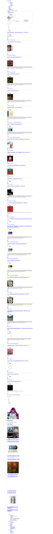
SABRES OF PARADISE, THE (12, 152)
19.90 (8, 220)
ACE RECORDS (12, 224)
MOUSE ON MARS (10, 381)
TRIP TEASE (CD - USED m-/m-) (15, 41)
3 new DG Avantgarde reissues (13, 455)
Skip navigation (9, 0)
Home (9, 514)
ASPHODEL (14, 55)
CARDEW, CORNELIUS (11, 243)
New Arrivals (12, 522)
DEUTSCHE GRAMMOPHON (14, 258)
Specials (11, 4)
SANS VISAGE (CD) (18, 107)
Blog (9, 7)
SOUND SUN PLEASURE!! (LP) (16, 57)
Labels (11, 3)
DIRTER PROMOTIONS (15, 343)
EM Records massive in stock (13, 439)
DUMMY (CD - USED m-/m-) (17, 178)
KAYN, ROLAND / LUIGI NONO (12, 226)
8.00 (8, 140)
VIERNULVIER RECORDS (17, 122)
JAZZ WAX (12, 105)
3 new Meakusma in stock (12, 474)
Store (9, 6)
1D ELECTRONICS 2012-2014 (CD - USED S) (20, 360)
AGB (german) (12, 526)
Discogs (10, 8)
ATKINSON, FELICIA (11, 107)
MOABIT (12, 150)
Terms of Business (12, 527)
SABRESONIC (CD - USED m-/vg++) (24, 152)
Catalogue (11, 2)
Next (9, 30)
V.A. (8, 202)
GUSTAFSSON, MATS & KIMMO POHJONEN (15, 310)
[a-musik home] (18, 15)
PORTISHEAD (9, 178)
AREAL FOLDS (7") (17, 381)
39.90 (8, 228)
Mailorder (13, 10)
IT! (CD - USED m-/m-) (22, 165)
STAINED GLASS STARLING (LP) (16, 124)
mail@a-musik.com (14, 520)
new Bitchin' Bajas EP (11, 490)
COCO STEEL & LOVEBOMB (12, 165)
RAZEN (8, 124)
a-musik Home (9, 10)
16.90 (8, 330)
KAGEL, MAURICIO (10, 260)
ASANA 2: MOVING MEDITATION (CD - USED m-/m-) (18, 202)
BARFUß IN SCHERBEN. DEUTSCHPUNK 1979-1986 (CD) (19, 277)
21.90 (8, 58)
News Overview (11, 9)
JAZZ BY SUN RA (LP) (14, 90)
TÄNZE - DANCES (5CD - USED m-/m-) (21, 345)
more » (8, 36)
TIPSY (8, 41)
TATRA (11, 379)
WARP (12, 163)
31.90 (8, 125)
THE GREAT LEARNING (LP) (21, 243)
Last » (9, 403)
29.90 (8, 295)
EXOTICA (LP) (17, 260)
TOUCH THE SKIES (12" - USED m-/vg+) (22, 32)
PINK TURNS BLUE (10, 32)
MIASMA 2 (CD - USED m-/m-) (24, 139)
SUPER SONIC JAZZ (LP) (15, 73)
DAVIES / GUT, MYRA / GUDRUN (13, 139)
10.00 (8, 43)
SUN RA (8, 57)
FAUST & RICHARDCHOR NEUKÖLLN (14, 328)
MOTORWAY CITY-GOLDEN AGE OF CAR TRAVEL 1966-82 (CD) (20, 218)
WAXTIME (11, 88)
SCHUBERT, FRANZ (10, 345)
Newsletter (11, 5)
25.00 (8, 375)
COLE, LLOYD (9, 360)
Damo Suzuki (10, 420)
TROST (10, 326)
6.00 (8, 187)
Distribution (11, 528)
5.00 (8, 204)
